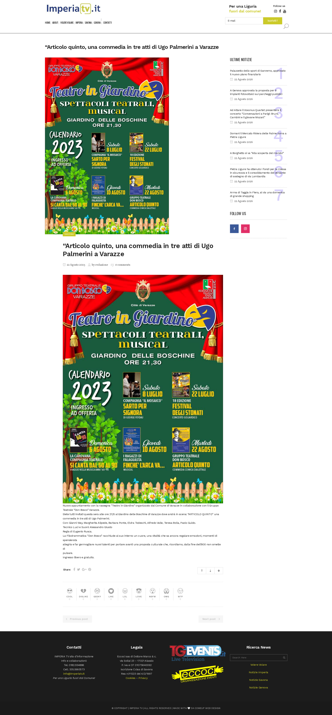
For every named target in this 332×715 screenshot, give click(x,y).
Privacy (143, 678)
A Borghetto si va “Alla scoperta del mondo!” (257, 153)
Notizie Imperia (258, 672)
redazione (101, 265)
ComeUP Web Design (207, 708)
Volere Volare (258, 664)
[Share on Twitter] (78, 569)
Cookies (130, 678)
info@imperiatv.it (74, 673)
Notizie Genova (258, 687)
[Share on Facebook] (74, 569)
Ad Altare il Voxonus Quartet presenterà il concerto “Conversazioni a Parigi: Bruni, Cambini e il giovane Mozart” (255, 113)
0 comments (122, 265)
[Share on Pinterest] (89, 569)
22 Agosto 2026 (243, 79)
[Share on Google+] (84, 569)
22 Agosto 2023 (75, 265)
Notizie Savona (258, 680)
